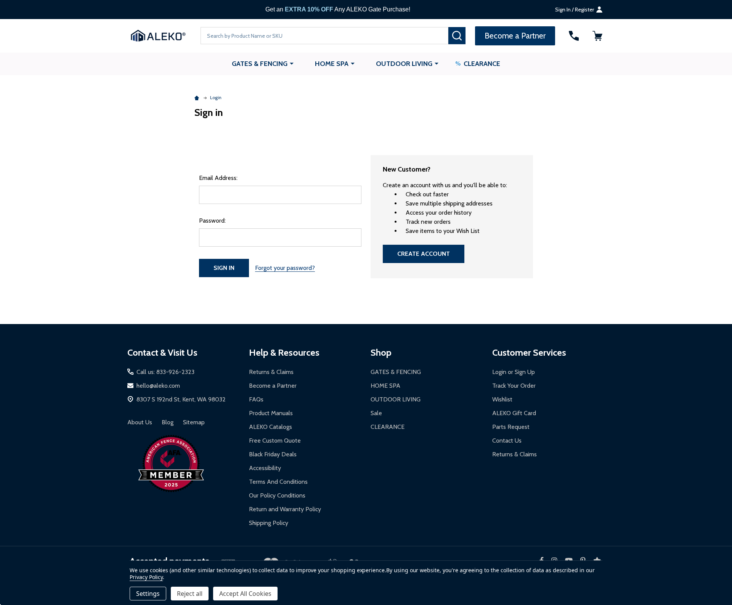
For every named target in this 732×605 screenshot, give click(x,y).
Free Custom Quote (275, 440)
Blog (167, 422)
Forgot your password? (285, 267)
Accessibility (265, 468)
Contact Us (507, 440)
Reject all (189, 593)
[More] (292, 63)
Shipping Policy (268, 522)
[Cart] (597, 36)
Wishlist (502, 399)
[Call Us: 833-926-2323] (574, 36)
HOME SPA (331, 63)
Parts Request (511, 426)
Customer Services (529, 352)
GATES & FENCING (259, 63)
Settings (148, 593)
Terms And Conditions (278, 481)
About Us (139, 422)
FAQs (256, 399)
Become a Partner (273, 385)
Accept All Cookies (245, 593)
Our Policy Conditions (277, 495)
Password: (212, 220)
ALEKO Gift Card (514, 413)
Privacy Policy (146, 577)
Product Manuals (271, 413)
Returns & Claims (271, 372)
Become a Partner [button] (515, 35)
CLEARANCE (482, 63)
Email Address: (218, 177)
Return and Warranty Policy (285, 509)
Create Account (423, 253)
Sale (376, 413)
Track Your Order (514, 385)
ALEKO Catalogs (270, 426)
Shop (381, 352)
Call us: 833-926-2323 (165, 372)
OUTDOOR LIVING (404, 63)
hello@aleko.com (158, 385)
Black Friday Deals (273, 454)
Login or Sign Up (513, 372)
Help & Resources (284, 352)
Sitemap (194, 422)
